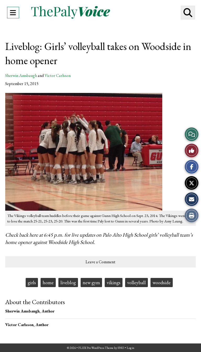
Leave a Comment (100, 262)
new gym (91, 283)
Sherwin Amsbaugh (21, 75)
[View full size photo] (83, 151)
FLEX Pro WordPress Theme (96, 348)
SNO (121, 348)
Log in (130, 348)
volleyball (136, 283)
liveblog (68, 283)
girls (32, 283)
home (48, 283)
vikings (113, 283)
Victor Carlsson (57, 75)
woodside (162, 283)
